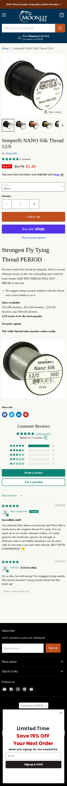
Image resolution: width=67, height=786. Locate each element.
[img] (10, 505)
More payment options (33, 237)
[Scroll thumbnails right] (62, 125)
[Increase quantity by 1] (34, 204)
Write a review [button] (33, 472)
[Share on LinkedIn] (19, 414)
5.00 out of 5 (43, 433)
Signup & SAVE (33, 764)
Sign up (53, 647)
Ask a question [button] (33, 482)
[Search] (60, 28)
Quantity (6, 196)
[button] (11, 159)
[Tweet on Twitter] (12, 414)
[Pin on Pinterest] (26, 414)
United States (32, 705)
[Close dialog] (60, 712)
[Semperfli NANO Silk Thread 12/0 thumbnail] (8, 125)
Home (5, 48)
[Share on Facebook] (4, 414)
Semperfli (11, 153)
